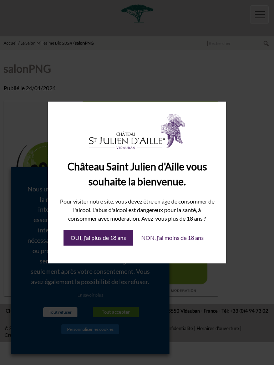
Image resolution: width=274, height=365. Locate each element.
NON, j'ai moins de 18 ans (172, 237)
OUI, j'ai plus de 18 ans (98, 237)
